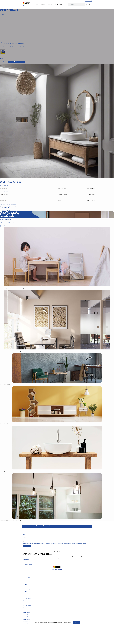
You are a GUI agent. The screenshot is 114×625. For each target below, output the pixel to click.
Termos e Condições (27, 598)
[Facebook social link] (86, 549)
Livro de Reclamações (27, 589)
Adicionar (16, 62)
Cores (26, 8)
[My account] (87, 4)
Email (24, 534)
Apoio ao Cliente (26, 559)
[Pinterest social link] (90, 549)
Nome (24, 529)
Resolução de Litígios (27, 614)
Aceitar (76, 622)
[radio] (2, 51)
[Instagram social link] (88, 549)
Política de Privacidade (75, 543)
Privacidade (25, 540)
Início (23, 8)
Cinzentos (30, 8)
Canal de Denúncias (26, 584)
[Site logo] (26, 4)
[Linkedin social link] (91, 549)
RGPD (24, 575)
